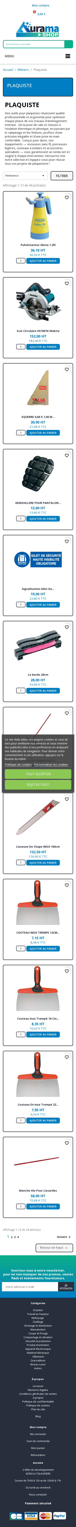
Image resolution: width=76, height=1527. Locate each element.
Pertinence (25, 175)
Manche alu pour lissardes (38, 1190)
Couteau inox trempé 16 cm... (38, 1018)
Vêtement (38, 1356)
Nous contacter (38, 1494)
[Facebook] (28, 1261)
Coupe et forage (38, 1333)
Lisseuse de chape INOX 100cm (38, 846)
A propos (38, 1397)
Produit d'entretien (38, 1345)
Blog (38, 1416)
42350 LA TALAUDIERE (38, 1473)
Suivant (64, 1237)
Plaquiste (19, 85)
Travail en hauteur (38, 1314)
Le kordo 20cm (38, 674)
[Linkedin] (38, 1261)
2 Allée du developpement (38, 1469)
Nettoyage (38, 1318)
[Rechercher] (68, 44)
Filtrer (62, 176)
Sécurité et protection (38, 1341)
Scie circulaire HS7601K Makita (38, 331)
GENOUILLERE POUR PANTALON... (38, 503)
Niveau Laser (38, 1364)
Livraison (38, 1386)
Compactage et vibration (38, 1337)
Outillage (38, 1321)
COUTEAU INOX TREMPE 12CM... (38, 932)
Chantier (38, 1310)
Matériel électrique (38, 1352)
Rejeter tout (38, 785)
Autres (38, 1368)
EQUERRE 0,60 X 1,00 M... (38, 417)
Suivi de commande (38, 1441)
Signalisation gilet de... (38, 589)
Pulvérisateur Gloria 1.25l (38, 245)
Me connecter (38, 1434)
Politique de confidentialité (38, 1401)
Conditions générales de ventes (38, 1394)
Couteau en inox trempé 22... (38, 1104)
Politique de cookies (38, 1405)
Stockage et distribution (38, 1325)
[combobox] (31, 44)
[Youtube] (47, 1261)
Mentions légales (38, 1390)
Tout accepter (38, 774)
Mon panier (38, 1448)
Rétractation (38, 1455)
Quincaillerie (38, 1360)
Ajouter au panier (43, 261)
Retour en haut (54, 1247)
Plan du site (38, 1409)
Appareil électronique (38, 1349)
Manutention (38, 1329)
